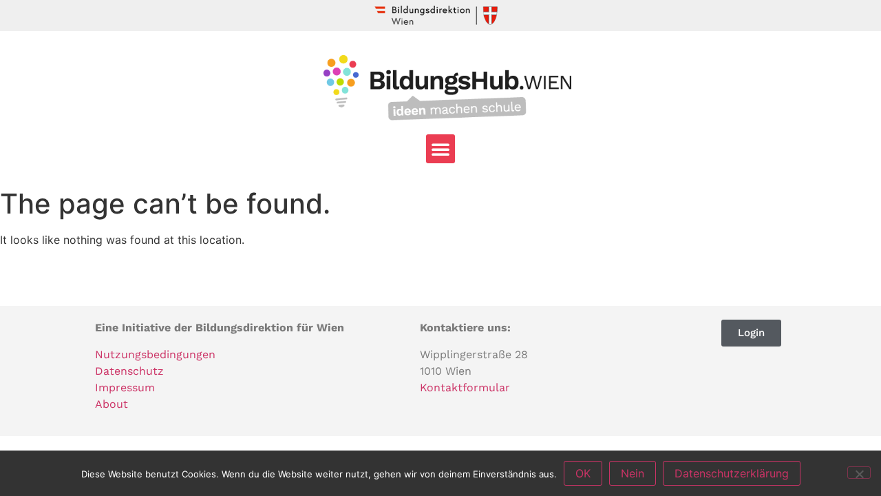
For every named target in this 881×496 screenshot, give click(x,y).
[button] (440, 148)
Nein (632, 473)
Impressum (125, 387)
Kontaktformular (465, 387)
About (111, 404)
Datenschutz (129, 371)
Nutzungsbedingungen (155, 354)
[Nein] (859, 472)
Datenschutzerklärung (732, 473)
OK (583, 473)
